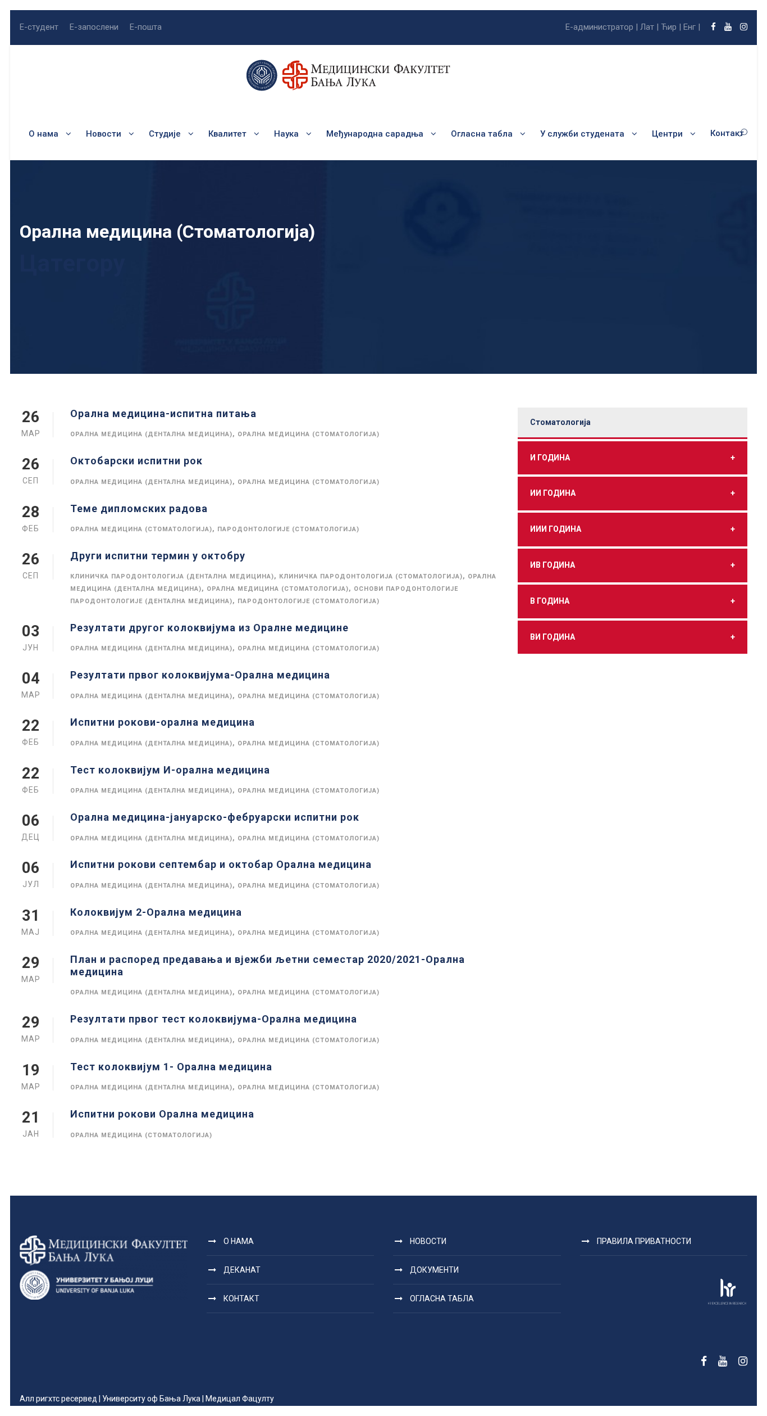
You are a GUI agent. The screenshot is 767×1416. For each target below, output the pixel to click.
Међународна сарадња (374, 134)
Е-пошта (146, 27)
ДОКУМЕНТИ (434, 1269)
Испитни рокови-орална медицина (162, 722)
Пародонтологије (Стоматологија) (288, 529)
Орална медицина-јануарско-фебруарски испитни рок (214, 817)
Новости (103, 134)
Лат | (649, 27)
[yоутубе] (728, 27)
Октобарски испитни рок (136, 461)
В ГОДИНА (632, 600)
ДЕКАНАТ (242, 1269)
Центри (667, 134)
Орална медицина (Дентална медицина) (151, 434)
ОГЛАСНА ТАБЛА (442, 1298)
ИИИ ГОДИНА (632, 528)
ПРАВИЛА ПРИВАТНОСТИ (644, 1241)
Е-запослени (94, 27)
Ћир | (671, 27)
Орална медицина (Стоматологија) (309, 434)
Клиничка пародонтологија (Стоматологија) (371, 576)
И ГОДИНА (632, 457)
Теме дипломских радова (139, 508)
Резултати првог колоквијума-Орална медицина (200, 675)
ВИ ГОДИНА (632, 636)
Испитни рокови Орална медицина (162, 1114)
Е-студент (39, 27)
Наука (286, 134)
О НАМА (238, 1241)
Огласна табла (482, 134)
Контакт (727, 133)
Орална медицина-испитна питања (163, 413)
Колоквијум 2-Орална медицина (156, 912)
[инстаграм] (743, 27)
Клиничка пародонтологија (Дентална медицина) (172, 576)
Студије (165, 134)
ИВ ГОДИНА (632, 564)
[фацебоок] (713, 27)
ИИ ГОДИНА (632, 492)
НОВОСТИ (428, 1241)
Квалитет (227, 134)
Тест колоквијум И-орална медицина (170, 770)
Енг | (691, 27)
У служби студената (582, 134)
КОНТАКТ (241, 1298)
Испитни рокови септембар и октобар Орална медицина (221, 864)
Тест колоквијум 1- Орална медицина (171, 1067)
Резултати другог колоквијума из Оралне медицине (209, 628)
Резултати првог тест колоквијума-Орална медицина (213, 1019)
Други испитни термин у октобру (157, 556)
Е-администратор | (601, 27)
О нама (43, 134)
